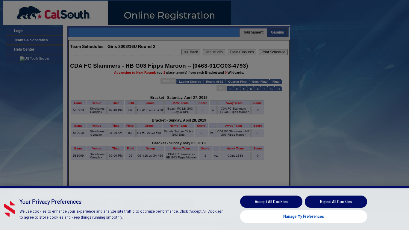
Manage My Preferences (303, 216)
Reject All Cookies (336, 201)
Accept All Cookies (271, 201)
